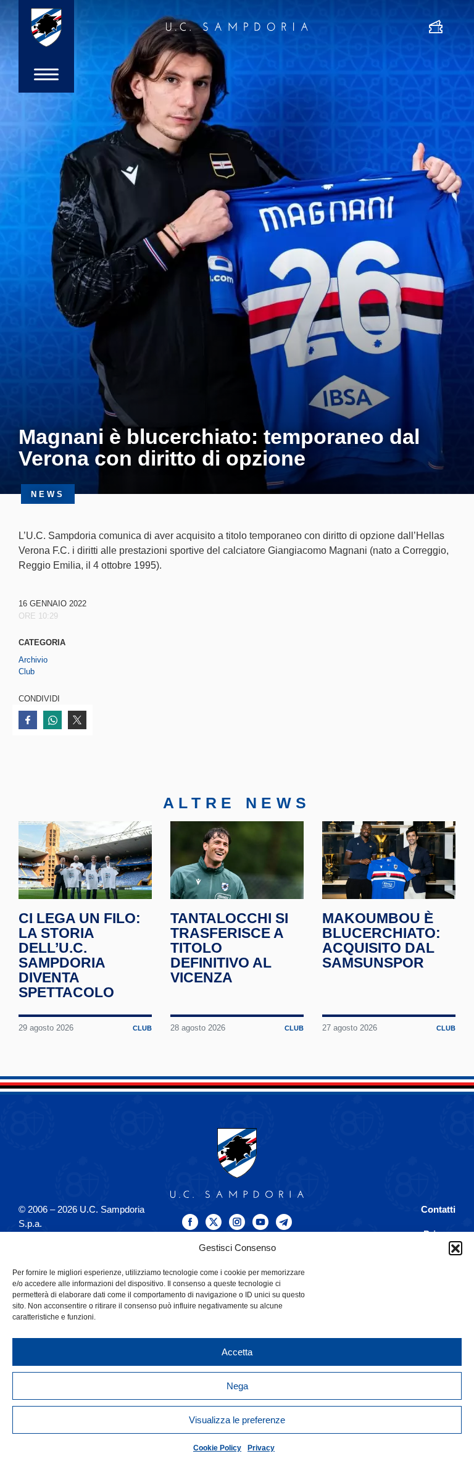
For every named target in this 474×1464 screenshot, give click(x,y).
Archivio (33, 659)
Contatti (438, 1209)
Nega (237, 1386)
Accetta (237, 1352)
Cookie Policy (217, 1448)
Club (27, 671)
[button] (455, 1248)
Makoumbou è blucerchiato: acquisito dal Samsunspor (381, 940)
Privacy (261, 1448)
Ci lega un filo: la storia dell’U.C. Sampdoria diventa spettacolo (80, 955)
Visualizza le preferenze (237, 1420)
